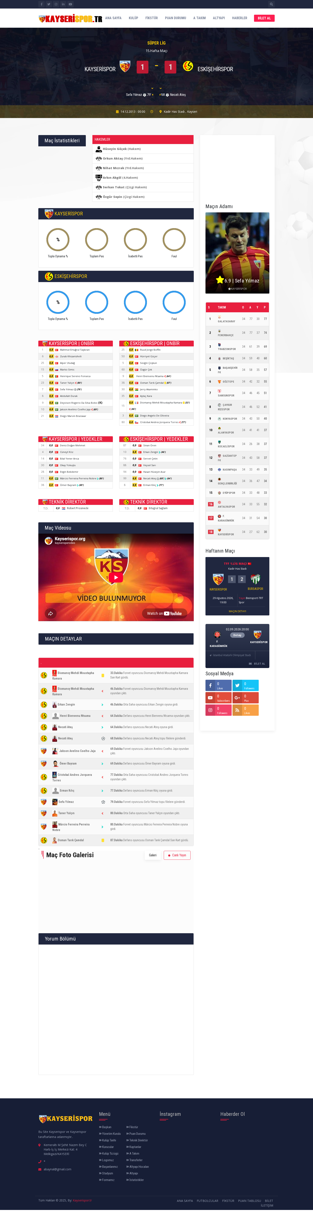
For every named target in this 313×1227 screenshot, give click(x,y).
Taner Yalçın (67, 382)
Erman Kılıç (150, 485)
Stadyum (107, 1173)
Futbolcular (207, 1201)
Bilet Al (264, 18)
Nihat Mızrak (113, 168)
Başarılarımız (110, 1167)
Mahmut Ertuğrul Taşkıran (75, 349)
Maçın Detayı (237, 611)
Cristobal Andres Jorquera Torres (159, 422)
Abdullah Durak (69, 395)
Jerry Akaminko (149, 389)
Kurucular (108, 1147)
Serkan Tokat (114, 187)
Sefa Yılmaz (67, 389)
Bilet (269, 1201)
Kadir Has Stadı (174, 111)
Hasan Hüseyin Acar (154, 471)
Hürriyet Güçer (149, 356)
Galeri (152, 855)
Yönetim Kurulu (111, 1134)
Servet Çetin (150, 458)
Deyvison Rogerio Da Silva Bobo (81, 402)
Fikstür (151, 18)
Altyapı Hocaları (139, 1167)
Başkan (106, 1127)
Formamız (108, 1180)
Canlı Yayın (178, 855)
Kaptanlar (135, 1147)
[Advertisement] (237, 167)
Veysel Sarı (149, 465)
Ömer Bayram (68, 485)
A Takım (199, 18)
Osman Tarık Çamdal (152, 382)
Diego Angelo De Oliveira (154, 415)
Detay (237, 635)
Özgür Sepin (112, 197)
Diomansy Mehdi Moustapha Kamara (161, 402)
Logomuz (108, 1160)
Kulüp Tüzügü (110, 1153)
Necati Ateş (150, 478)
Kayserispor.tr (82, 1200)
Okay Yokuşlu (68, 465)
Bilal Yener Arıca (69, 458)
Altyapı (219, 18)
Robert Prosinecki (77, 508)
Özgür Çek (146, 369)
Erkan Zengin (151, 452)
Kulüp (133, 18)
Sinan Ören (149, 445)
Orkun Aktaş (113, 158)
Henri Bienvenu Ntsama (150, 376)
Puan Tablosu (249, 1201)
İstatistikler (136, 1180)
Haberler (239, 18)
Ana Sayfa (113, 18)
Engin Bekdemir (69, 471)
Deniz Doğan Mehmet (72, 445)
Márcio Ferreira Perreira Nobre (78, 478)
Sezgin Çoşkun (148, 362)
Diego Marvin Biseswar (73, 416)
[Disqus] (116, 1009)
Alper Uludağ (67, 362)
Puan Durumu (175, 18)
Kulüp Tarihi (109, 1140)
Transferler (135, 1160)
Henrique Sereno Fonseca (75, 376)
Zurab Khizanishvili (71, 356)
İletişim (267, 1205)
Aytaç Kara (146, 395)
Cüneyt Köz (66, 452)
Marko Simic (67, 369)
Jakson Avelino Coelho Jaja (75, 409)
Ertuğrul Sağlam (158, 508)
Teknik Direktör (138, 1140)
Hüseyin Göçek (115, 149)
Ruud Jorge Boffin (150, 349)
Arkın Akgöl (112, 178)
